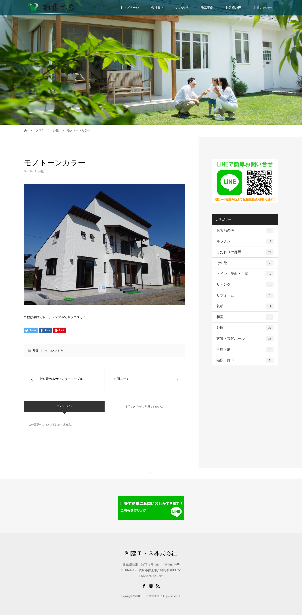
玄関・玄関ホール (243, 338)
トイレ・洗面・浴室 (243, 273)
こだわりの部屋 (243, 252)
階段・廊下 (243, 360)
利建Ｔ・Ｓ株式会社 (151, 554)
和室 (243, 317)
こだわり (182, 7)
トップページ (129, 7)
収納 (243, 306)
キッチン (243, 241)
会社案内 (157, 7)
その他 (243, 263)
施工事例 (207, 7)
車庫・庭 (243, 349)
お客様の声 (233, 7)
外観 (41, 171)
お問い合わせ (262, 7)
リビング (243, 284)
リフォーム (243, 295)
